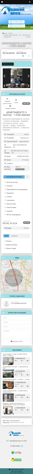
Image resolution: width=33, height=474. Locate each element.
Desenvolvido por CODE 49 (16, 472)
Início (5, 33)
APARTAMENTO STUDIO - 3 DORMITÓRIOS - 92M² (16, 367)
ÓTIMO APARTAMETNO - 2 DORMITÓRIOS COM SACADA (15, 391)
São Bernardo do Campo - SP (12, 35)
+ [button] (3, 262)
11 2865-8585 (18, 22)
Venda (10, 33)
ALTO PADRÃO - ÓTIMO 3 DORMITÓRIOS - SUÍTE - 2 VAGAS (15, 354)
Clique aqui (6, 422)
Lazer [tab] (6, 236)
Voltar (29, 37)
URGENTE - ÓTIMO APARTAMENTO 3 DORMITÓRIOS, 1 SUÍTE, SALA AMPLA (14, 404)
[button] (5, 76)
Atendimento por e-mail (18, 441)
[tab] (8, 64)
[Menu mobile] (2, 2)
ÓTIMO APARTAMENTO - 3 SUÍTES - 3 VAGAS (16, 379)
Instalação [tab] (14, 236)
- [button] (3, 264)
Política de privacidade (16, 471)
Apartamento (26, 35)
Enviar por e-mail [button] (17, 341)
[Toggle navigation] (30, 2)
